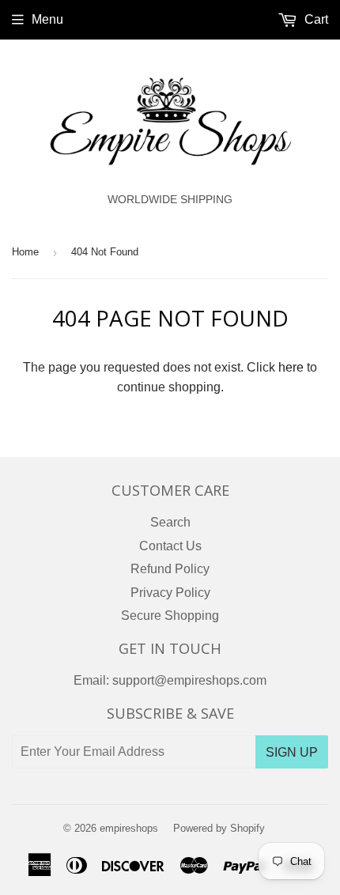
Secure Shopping (170, 615)
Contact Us (170, 546)
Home (25, 252)
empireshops (129, 828)
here (291, 367)
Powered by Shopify (219, 828)
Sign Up (292, 752)
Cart (314, 19)
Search (170, 522)
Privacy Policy (170, 592)
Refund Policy (170, 569)
